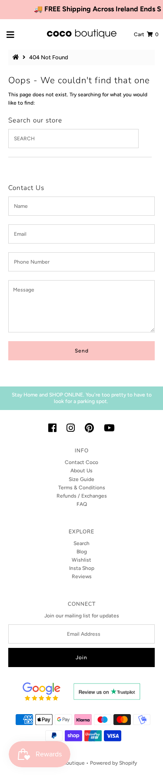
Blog (82, 552)
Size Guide (81, 479)
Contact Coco (81, 462)
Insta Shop (81, 568)
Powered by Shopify (113, 763)
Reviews (82, 576)
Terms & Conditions (81, 488)
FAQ (82, 504)
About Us (81, 471)
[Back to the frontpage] (17, 57)
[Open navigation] (10, 34)
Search (81, 543)
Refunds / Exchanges (82, 496)
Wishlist (81, 560)
